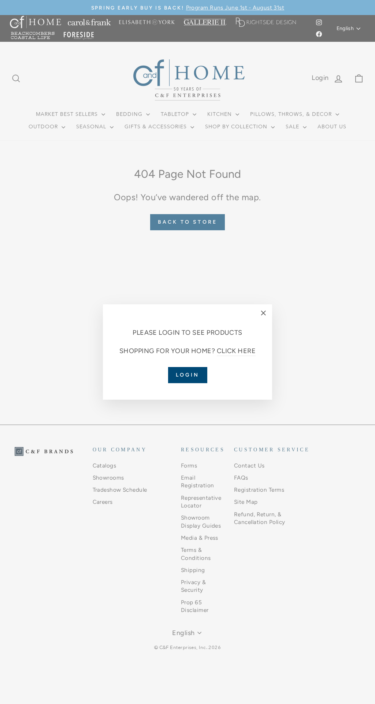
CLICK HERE (236, 351)
